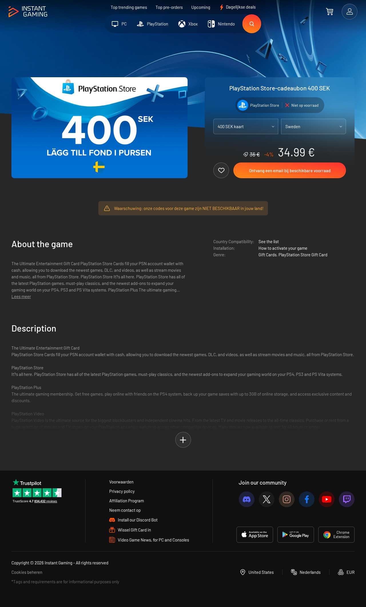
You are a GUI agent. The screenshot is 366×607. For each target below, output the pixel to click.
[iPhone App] (254, 535)
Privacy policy (122, 491)
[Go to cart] (329, 11)
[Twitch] (347, 499)
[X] (266, 499)
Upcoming (200, 7)
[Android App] (295, 535)
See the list (268, 241)
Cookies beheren (26, 572)
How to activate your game (282, 248)
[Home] (28, 11)
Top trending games (129, 7)
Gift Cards (267, 254)
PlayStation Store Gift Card (303, 254)
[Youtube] (327, 499)
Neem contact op (125, 510)
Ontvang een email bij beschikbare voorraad (290, 170)
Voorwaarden (121, 481)
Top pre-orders (169, 7)
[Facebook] (307, 499)
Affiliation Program (126, 500)
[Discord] (246, 499)
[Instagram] (287, 499)
